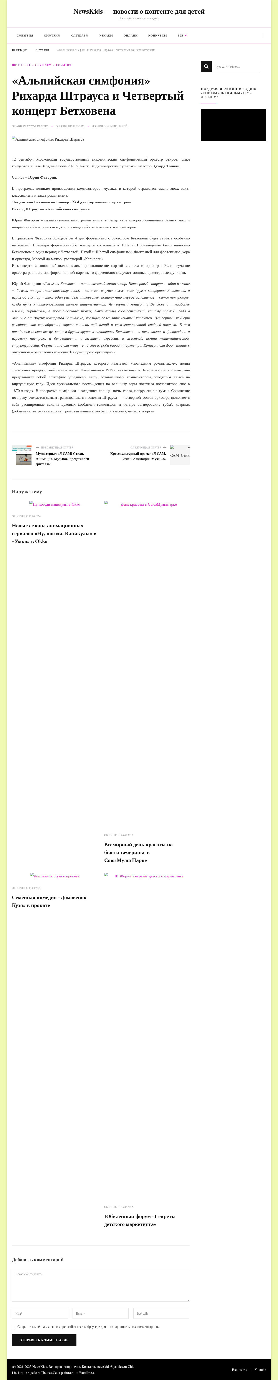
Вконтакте (239, 1369)
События (25, 35)
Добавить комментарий (109, 126)
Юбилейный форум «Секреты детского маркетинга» (140, 1220)
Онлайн (131, 35)
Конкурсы (157, 35)
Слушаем (80, 35)
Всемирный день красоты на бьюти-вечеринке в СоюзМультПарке (138, 852)
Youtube (260, 1369)
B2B (181, 35)
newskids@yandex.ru (112, 1366)
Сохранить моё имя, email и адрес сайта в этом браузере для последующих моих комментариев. (88, 1326)
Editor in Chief (37, 126)
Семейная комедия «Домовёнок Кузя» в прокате (49, 901)
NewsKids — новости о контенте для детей (139, 11)
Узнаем (106, 35)
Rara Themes (43, 1372)
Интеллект (21, 65)
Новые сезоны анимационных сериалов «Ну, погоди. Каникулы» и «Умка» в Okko (54, 533)
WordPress (86, 1372)
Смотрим (52, 35)
